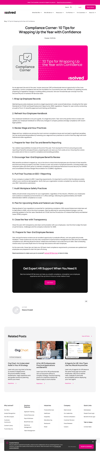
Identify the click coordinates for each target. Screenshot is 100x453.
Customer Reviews (69, 420)
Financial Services (49, 410)
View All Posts (86, 336)
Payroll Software (28, 418)
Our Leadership (68, 413)
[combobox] (66, 7)
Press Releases (68, 423)
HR (86, 301)
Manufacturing (48, 420)
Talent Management (29, 430)
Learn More (50, 282)
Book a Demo (90, 7)
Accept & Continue (86, 446)
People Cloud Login (89, 413)
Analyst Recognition (9, 413)
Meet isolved (67, 410)
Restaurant (47, 423)
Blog (5, 21)
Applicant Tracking (29, 411)
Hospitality (47, 416)
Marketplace (87, 410)
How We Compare (9, 416)
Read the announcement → (64, 2)
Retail (45, 426)
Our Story (6, 410)
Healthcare (47, 413)
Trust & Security (8, 429)
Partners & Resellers (69, 416)
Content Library (8, 425)
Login (79, 7)
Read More (11, 383)
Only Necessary (72, 446)
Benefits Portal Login (89, 416)
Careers (66, 426)
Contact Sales (87, 426)
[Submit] (71, 7)
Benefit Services (28, 421)
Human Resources (29, 415)
